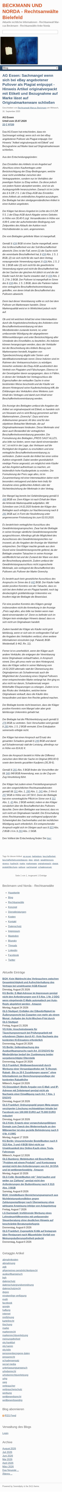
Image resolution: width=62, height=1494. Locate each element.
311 (16, 791)
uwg (4, 1382)
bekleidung (37, 856)
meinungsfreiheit (11, 1339)
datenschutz (8, 1281)
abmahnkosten (10, 1259)
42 (11, 802)
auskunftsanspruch (12, 1274)
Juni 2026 (7, 1455)
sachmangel (31, 867)
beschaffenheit (49, 856)
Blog (10, 897)
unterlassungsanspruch (14, 1367)
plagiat (55, 863)
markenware (31, 863)
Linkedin (12, 950)
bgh (4, 1277)
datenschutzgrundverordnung (18, 1285)
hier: (49, 838)
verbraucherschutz (12, 1389)
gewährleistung (46, 860)
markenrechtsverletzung (15, 1335)
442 (33, 582)
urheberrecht (9, 1371)
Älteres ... (7, 1474)
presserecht (8, 1357)
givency (5, 863)
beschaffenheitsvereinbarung (14, 860)
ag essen (27, 856)
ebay (31, 860)
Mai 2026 (7, 1459)
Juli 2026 (7, 1452)
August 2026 (9, 1448)
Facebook (13, 955)
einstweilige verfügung (14, 1295)
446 (4, 499)
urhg (4, 1378)
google (6, 1306)
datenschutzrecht (11, 1288)
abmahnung (8, 1263)
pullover (22, 867)
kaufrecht (14, 863)
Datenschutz (15, 926)
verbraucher (8, 1386)
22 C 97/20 (8, 124)
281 (4, 514)
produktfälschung (9, 867)
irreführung (8, 1317)
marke (22, 863)
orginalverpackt (44, 863)
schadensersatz (45, 867)
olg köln (6, 1349)
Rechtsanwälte (16, 902)
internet (6, 1313)
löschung (7, 1324)
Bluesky (12, 940)
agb (4, 1267)
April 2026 (7, 1463)
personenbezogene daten (16, 1353)
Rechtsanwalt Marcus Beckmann (32, 108)
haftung (6, 1310)
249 (37, 741)
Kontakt (12, 921)
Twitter (11, 960)
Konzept (12, 907)
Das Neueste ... (10, 1470)
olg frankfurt (8, 1342)
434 (15, 243)
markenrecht (9, 1331)
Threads (12, 945)
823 (52, 827)
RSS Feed (10, 1415)
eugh (5, 1299)
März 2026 (8, 1466)
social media (9, 1364)
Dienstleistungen (17, 912)
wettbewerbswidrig (12, 1400)
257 (4, 795)
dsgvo (5, 1292)
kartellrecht (8, 1321)
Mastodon (13, 936)
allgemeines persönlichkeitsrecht (19, 1270)
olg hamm (7, 1346)
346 (8, 773)
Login (5, 1433)
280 (6, 726)
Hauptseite (14, 892)
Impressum (14, 931)
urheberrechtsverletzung (15, 1375)
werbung (7, 1393)
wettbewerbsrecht (11, 1396)
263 (21, 831)
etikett (36, 860)
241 (41, 791)
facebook (7, 1303)
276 (4, 723)
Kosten (12, 916)
